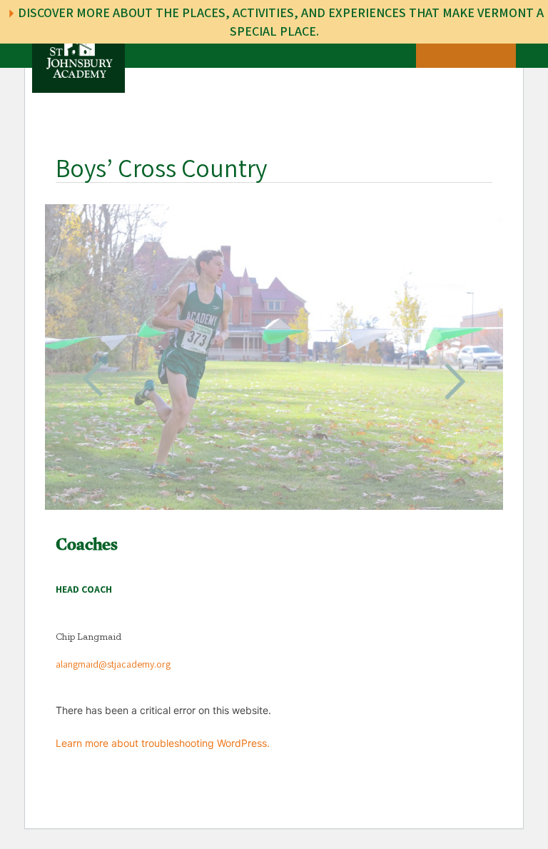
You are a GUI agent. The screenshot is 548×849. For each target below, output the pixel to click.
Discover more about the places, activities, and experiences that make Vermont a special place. (279, 21)
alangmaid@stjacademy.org (113, 664)
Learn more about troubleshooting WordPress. (163, 743)
